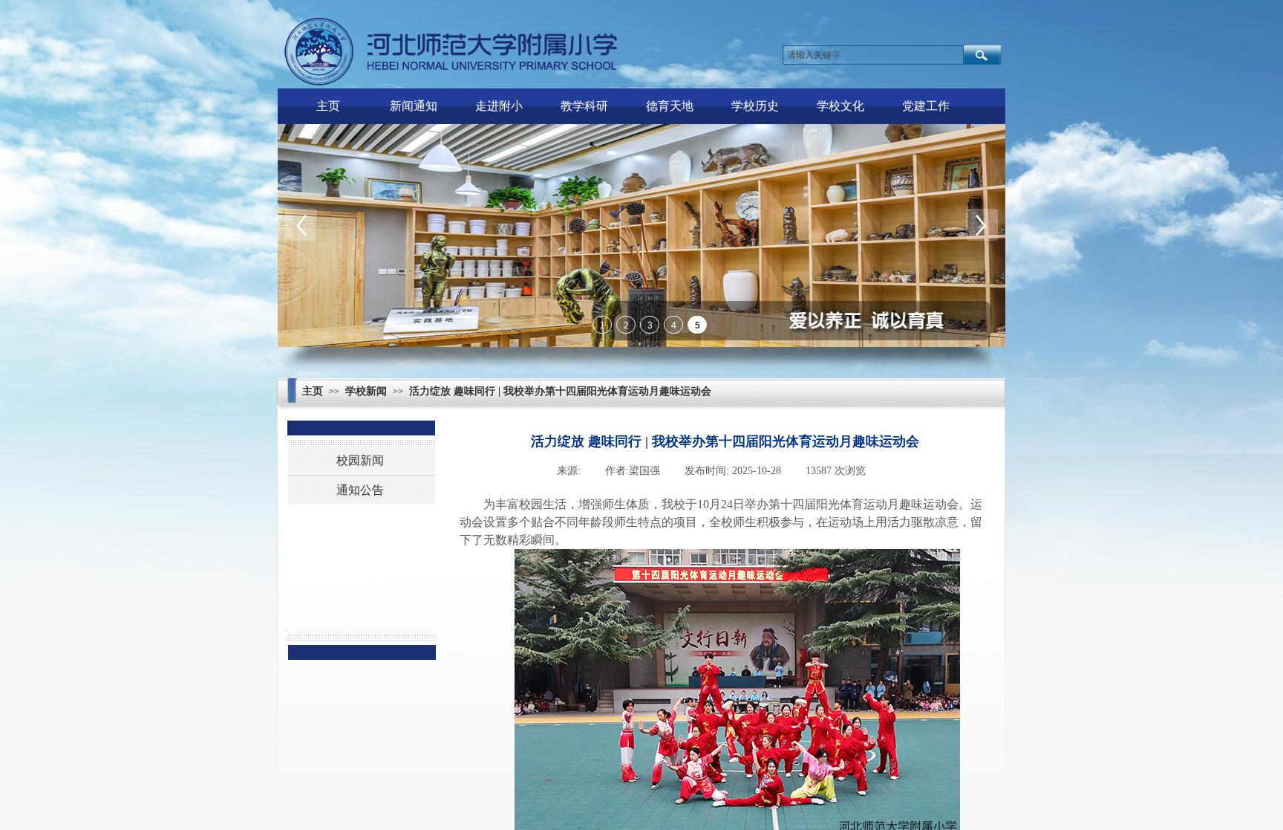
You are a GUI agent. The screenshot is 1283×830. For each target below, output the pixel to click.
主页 (328, 106)
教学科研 (584, 106)
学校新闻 (366, 391)
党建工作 (926, 106)
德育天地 (669, 106)
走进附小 (499, 106)
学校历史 (755, 106)
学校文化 (840, 106)
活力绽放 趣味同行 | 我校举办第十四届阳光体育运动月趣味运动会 (560, 391)
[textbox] (873, 55)
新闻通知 (413, 106)
